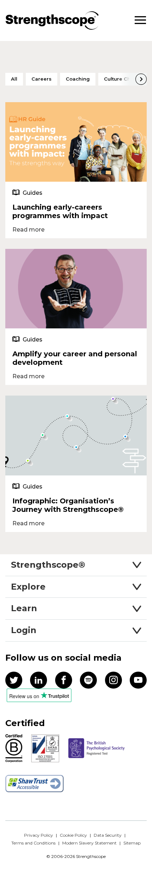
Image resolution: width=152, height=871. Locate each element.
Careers (41, 79)
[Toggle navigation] (140, 20)
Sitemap (132, 843)
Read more (28, 229)
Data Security (108, 835)
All (14, 79)
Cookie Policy (73, 835)
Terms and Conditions (33, 843)
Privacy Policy (38, 835)
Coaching (78, 79)
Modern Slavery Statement (89, 843)
